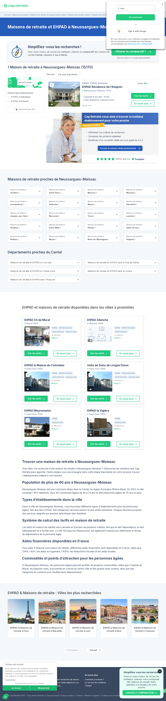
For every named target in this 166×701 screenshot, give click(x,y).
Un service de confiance (95, 682)
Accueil (7, 15)
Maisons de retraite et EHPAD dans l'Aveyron (32, 279)
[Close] (160, 671)
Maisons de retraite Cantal (79, 15)
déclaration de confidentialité (139, 44)
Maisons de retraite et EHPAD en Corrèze (30, 262)
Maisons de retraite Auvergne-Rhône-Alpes (48, 15)
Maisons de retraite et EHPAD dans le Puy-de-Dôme (113, 262)
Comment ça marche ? (94, 679)
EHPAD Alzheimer (20, 101)
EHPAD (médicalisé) (20, 97)
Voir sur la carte (25, 82)
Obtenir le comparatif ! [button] (128, 50)
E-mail (121, 8)
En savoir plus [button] (141, 103)
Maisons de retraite (20, 15)
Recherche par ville (26, 109)
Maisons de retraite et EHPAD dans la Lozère (110, 271)
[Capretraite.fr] (16, 5)
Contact (88, 686)
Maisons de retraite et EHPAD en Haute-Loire (32, 271)
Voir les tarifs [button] (141, 96)
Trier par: (50, 74)
